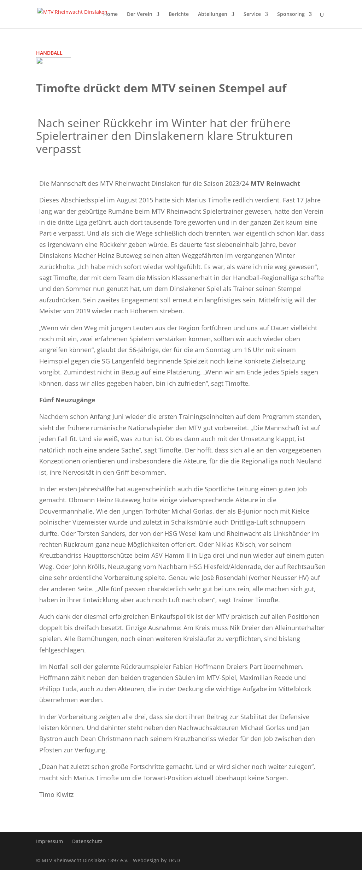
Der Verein (139, 14)
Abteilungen (212, 14)
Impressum (49, 841)
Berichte (179, 14)
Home (110, 14)
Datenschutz (87, 841)
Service (252, 14)
